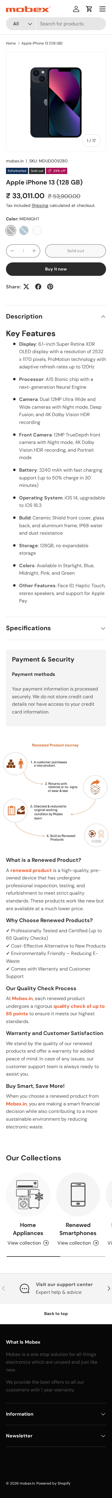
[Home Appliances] (28, 1194)
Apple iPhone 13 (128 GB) (42, 43)
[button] (89, 9)
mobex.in (15, 161)
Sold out (75, 250)
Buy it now (56, 269)
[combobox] (56, 23)
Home (11, 43)
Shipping (40, 205)
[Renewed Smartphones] (78, 1194)
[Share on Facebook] (38, 287)
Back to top (56, 1313)
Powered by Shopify (53, 1483)
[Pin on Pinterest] (50, 287)
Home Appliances (28, 1228)
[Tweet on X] (26, 287)
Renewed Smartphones (77, 1228)
